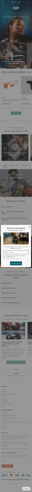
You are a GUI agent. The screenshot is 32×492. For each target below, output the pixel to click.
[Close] (29, 227)
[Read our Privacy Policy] (28, 259)
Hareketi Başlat (16, 263)
